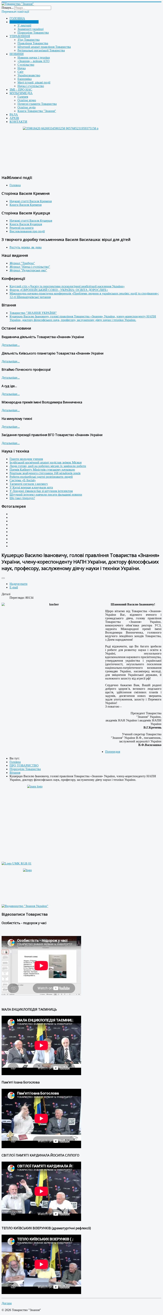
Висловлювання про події (27, 231)
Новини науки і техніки (33, 57)
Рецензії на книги (22, 227)
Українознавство (28, 75)
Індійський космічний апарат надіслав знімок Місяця (46, 462)
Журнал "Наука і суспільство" (30, 266)
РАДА (14, 114)
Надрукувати (18, 583)
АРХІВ (14, 118)
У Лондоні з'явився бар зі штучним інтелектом (41, 491)
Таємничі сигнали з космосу (29, 484)
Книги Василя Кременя (26, 204)
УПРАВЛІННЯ (20, 36)
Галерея (22, 96)
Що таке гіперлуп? (22, 498)
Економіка (24, 79)
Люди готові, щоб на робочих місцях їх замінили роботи (48, 466)
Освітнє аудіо (26, 107)
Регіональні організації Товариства (41, 50)
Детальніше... (11, 345)
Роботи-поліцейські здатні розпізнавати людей (41, 476)
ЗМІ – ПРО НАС (21, 89)
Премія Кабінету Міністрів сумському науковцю (42, 469)
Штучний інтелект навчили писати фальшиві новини (46, 494)
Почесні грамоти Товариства (37, 103)
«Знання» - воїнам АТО (33, 61)
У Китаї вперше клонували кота (31, 487)
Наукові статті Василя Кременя (31, 201)
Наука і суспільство (30, 86)
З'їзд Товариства (28, 39)
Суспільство (25, 64)
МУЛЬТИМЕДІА (21, 93)
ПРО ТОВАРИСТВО (24, 22)
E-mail (14, 587)
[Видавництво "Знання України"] (25, 906)
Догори (7, 1303)
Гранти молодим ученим (26, 459)
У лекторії (24, 25)
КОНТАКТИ (18, 121)
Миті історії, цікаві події (33, 82)
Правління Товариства (32, 43)
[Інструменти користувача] (3, 578)
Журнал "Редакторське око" (28, 270)
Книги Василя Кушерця (26, 224)
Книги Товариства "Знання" (36, 111)
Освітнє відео (26, 100)
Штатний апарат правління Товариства (44, 46)
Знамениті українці (30, 29)
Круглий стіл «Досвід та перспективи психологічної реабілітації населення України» (67, 286)
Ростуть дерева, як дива (26, 247)
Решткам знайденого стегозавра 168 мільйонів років (45, 473)
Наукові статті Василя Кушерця (31, 220)
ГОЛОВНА (17, 18)
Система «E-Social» (23, 480)
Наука (21, 68)
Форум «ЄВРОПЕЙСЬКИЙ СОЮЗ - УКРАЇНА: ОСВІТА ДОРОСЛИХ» (59, 290)
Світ (20, 71)
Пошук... (8, 7)
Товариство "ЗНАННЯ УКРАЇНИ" (33, 312)
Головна (15, 185)
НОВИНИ (17, 54)
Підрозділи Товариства (33, 32)
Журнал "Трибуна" (22, 263)
